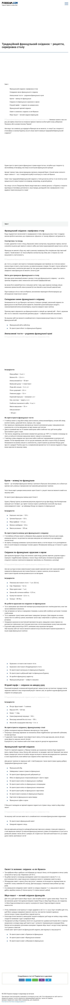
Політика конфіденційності (17, 1002)
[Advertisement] (35, 24)
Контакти (5, 1002)
